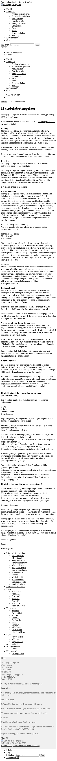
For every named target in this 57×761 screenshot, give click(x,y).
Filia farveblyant (18, 632)
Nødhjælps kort (18, 584)
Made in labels (18, 565)
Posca (14, 30)
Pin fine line (17, 620)
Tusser (14, 622)
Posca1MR (16, 591)
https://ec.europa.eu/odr (10, 384)
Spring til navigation (9, 2)
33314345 (11, 677)
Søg (37, 45)
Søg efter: (5, 45)
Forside (9, 9)
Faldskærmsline (18, 21)
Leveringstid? (12, 38)
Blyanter (15, 610)
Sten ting (15, 35)
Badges (15, 575)
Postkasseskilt (17, 572)
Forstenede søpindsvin (21, 16)
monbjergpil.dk (10, 124)
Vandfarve (16, 625)
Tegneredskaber (18, 33)
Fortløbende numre (20, 563)
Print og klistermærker (21, 14)
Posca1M (15, 594)
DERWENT (17, 629)
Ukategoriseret (18, 653)
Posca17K (16, 603)
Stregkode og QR (19, 567)
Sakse (14, 649)
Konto (9, 55)
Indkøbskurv (12, 757)
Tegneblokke (17, 641)
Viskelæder (16, 627)
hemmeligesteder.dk (46, 121)
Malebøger (16, 639)
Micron (15, 615)
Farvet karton (17, 637)
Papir (14, 28)
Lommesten (16, 26)
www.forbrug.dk (34, 372)
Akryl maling (17, 19)
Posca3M (15, 596)
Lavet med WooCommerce (28, 745)
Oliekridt (15, 618)
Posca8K (15, 601)
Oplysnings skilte (19, 582)
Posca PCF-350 (18, 606)
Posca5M (15, 598)
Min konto (10, 750)
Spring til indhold (26, 2)
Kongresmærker (18, 560)
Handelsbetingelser (14, 52)
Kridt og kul (17, 613)
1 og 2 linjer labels (19, 570)
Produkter (10, 11)
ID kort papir (17, 558)
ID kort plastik (18, 555)
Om (8, 40)
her (46, 143)
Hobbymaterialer (19, 23)
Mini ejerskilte (18, 577)
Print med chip (18, 579)
